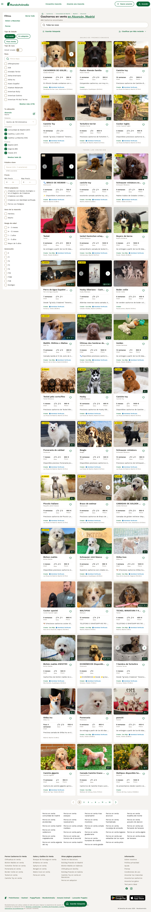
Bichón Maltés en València (71, 866)
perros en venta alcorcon (112, 815)
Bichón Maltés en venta (14, 863)
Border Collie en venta (14, 872)
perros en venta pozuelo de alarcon (134, 821)
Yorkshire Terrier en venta (15, 866)
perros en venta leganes (115, 832)
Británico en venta (40, 863)
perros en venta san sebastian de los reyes (115, 837)
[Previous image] (44, 54)
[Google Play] (119, 897)
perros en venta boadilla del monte (134, 815)
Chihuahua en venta (13, 860)
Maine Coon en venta (41, 872)
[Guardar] (71, 71)
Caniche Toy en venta (13, 878)
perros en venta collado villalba (94, 827)
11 (102, 802)
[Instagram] (131, 888)
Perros (7, 26)
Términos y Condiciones (33, 906)
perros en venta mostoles (91, 821)
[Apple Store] (137, 897)
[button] (58, 54)
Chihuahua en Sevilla (69, 869)
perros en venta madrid (51, 826)
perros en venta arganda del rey (52, 843)
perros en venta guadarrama (91, 833)
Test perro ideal (130, 884)
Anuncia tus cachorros (133, 878)
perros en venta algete (136, 832)
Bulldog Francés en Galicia (72, 872)
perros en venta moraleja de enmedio (114, 827)
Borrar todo (30, 16)
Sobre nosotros (130, 860)
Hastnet (24, 898)
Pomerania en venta (13, 869)
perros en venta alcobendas (48, 821)
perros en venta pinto (114, 842)
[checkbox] (6, 64)
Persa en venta (39, 875)
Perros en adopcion (69, 880)
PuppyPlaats (35, 898)
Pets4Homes (14, 898)
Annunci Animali (63, 898)
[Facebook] (126, 888)
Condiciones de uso (132, 872)
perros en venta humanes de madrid (93, 839)
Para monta (11, 42)
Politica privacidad (131, 863)
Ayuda (126, 866)
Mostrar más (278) (27, 104)
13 (109, 802)
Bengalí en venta (39, 869)
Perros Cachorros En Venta (16, 856)
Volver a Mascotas (12, 21)
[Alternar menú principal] (2, 4)
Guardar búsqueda (52, 31)
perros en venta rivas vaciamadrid (93, 815)
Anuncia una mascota (75, 4)
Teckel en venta (11, 875)
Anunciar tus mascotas (133, 875)
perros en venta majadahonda (48, 837)
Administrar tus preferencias (14, 908)
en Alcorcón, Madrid (81, 16)
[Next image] (71, 54)
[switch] (19, 50)
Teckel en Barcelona (69, 860)
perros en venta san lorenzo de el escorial (72, 837)
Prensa (127, 869)
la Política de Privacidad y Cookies (53, 906)
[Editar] (34, 114)
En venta (10, 36)
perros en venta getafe (94, 845)
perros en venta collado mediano (73, 827)
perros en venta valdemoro (48, 831)
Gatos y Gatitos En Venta (43, 856)
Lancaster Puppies (79, 898)
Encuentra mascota (53, 4)
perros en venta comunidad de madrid (51, 815)
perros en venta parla (72, 832)
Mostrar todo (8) (14, 157)
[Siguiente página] (116, 802)
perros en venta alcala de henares (136, 837)
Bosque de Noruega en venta (44, 860)
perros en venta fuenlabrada (112, 821)
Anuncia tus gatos (131, 881)
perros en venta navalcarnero (70, 821)
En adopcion (23, 36)
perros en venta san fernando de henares (135, 827)
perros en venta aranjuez (70, 815)
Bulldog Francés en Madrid (72, 863)
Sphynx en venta (39, 866)
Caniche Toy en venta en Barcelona (71, 876)
